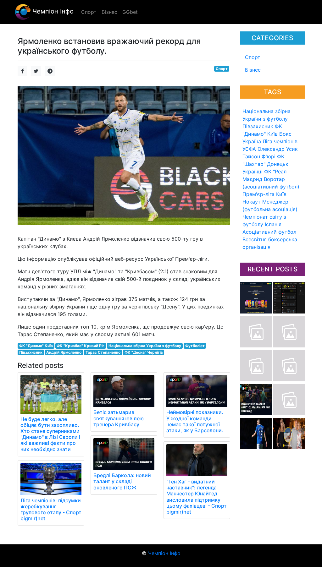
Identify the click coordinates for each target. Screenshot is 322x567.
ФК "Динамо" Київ (36, 345)
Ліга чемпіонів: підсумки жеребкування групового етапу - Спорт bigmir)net (50, 509)
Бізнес (253, 70)
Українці (252, 171)
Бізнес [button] (109, 12)
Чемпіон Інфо (52, 11)
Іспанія (273, 224)
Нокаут (251, 202)
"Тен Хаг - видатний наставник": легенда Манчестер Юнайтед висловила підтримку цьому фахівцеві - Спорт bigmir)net (196, 496)
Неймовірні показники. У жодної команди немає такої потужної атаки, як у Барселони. (194, 421)
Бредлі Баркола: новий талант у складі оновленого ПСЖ (122, 481)
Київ (281, 194)
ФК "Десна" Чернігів (144, 352)
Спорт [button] (89, 12)
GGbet (130, 12)
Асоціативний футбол (269, 232)
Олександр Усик (278, 149)
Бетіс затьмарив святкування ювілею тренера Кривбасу (118, 418)
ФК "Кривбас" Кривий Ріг (80, 345)
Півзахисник (257, 126)
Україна (251, 141)
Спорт (252, 57)
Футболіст (195, 345)
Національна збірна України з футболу (144, 345)
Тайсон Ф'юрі (258, 156)
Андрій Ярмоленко (63, 352)
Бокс (285, 134)
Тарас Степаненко (103, 352)
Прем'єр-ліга (258, 194)
